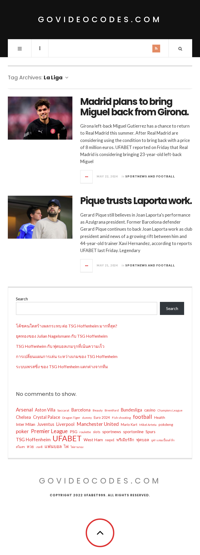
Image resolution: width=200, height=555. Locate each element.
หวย (30, 446)
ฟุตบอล (142, 439)
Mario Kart (129, 424)
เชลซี (39, 447)
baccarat (63, 410)
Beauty (98, 410)
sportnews (111, 431)
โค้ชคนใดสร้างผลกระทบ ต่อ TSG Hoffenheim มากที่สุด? (66, 325)
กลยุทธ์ (109, 440)
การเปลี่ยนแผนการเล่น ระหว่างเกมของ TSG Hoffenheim (66, 356)
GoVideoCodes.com (100, 19)
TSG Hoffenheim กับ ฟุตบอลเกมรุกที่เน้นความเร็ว (60, 346)
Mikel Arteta (148, 425)
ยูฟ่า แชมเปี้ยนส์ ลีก (162, 440)
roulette (85, 432)
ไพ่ (66, 446)
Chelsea (23, 417)
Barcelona (81, 409)
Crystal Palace (46, 417)
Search (22, 298)
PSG (73, 431)
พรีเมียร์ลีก (125, 439)
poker (22, 431)
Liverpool (65, 424)
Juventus (45, 424)
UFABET (67, 438)
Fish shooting (121, 418)
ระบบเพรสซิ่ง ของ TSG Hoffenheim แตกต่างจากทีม (62, 366)
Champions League (170, 410)
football (142, 417)
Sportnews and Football (150, 176)
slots (96, 432)
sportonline (133, 431)
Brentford (112, 410)
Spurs (150, 431)
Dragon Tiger (71, 418)
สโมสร (20, 447)
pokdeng (166, 424)
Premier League (49, 431)
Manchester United (98, 424)
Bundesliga (131, 410)
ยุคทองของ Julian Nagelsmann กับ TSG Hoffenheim (62, 335)
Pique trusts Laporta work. (136, 200)
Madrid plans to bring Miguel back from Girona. (134, 107)
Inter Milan (25, 424)
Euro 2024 (102, 417)
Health (159, 417)
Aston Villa (45, 409)
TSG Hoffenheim (33, 439)
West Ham (93, 439)
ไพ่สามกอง (77, 447)
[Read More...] (86, 176)
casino (149, 410)
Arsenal (24, 410)
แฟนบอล (53, 446)
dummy (87, 417)
